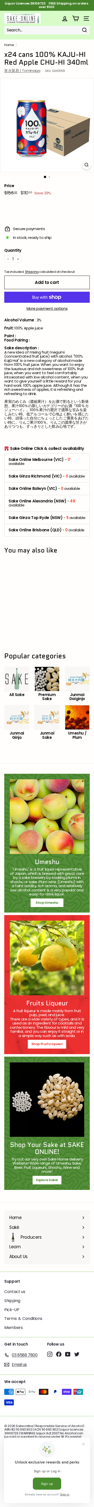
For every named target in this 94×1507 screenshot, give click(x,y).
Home (9, 45)
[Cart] (75, 18)
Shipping (32, 272)
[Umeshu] (47, 816)
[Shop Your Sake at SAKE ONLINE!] (47, 1099)
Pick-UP (11, 1310)
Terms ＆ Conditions (23, 1318)
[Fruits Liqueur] (47, 958)
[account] (65, 18)
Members (13, 1327)
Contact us (14, 1292)
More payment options (47, 309)
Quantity (13, 250)
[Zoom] (86, 164)
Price (9, 186)
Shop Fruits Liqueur (47, 1044)
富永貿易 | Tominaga (22, 70)
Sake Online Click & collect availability (47, 448)
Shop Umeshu (49, 902)
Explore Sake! (47, 1180)
